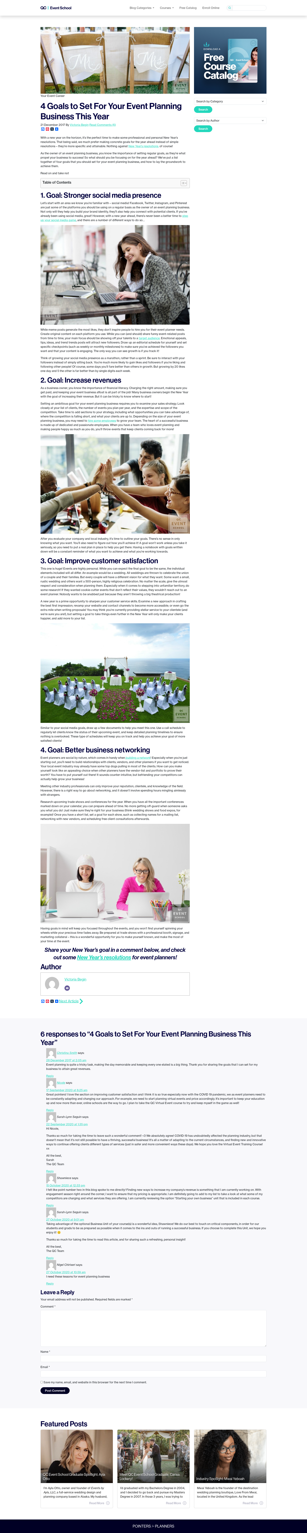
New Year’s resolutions (104, 957)
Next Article (69, 1001)
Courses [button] (166, 8)
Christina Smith (67, 1053)
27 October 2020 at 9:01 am (65, 1219)
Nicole (61, 1082)
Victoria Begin (79, 125)
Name (45, 1351)
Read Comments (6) (102, 125)
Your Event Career (53, 96)
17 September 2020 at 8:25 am (66, 1090)
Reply (50, 1076)
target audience (149, 338)
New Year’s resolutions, (143, 146)
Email (45, 1367)
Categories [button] (141, 8)
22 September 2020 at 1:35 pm (67, 1124)
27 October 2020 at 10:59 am (66, 1272)
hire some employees (102, 420)
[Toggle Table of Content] (182, 183)
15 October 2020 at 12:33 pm (65, 1185)
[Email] (67, 988)
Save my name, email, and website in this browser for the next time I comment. (95, 1382)
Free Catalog (188, 8)
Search (203, 109)
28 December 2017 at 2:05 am (66, 1060)
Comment (48, 1306)
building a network (137, 757)
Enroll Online (210, 8)
